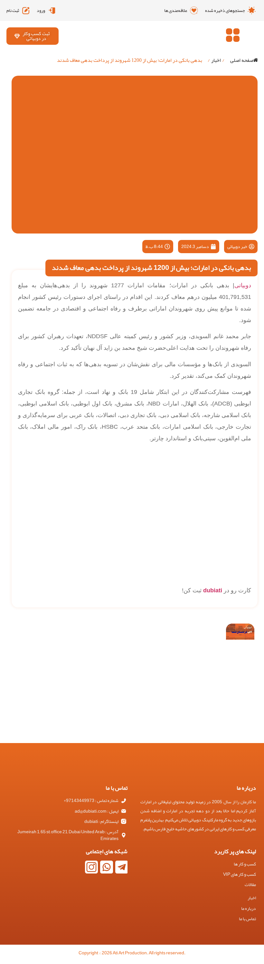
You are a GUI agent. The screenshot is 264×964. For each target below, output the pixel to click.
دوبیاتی (242, 285)
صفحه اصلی (241, 60)
